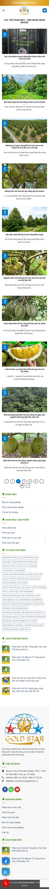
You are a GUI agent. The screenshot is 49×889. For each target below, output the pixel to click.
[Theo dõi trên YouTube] (17, 789)
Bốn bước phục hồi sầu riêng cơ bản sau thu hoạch (24, 102)
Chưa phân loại (9, 528)
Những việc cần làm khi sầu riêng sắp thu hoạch (24, 191)
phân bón (6, 604)
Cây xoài (29, 574)
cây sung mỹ (7, 570)
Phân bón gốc (8, 532)
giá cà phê (26, 587)
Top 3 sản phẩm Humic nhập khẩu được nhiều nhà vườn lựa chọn (24, 57)
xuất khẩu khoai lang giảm (33, 625)
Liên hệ (5, 832)
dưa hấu (13, 579)
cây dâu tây (32, 566)
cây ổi (5, 579)
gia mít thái (23, 583)
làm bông (30, 596)
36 (22, 485)
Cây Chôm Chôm (9, 566)
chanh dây (6, 562)
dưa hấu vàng (35, 579)
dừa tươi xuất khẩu (9, 583)
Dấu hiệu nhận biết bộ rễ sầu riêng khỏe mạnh (24, 235)
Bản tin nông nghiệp (11, 502)
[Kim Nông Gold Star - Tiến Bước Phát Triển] (24, 10)
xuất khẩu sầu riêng (10, 629)
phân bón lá (39, 604)
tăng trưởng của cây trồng (12, 625)
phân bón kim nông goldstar (22, 604)
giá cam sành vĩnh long (11, 587)
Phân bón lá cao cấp (11, 538)
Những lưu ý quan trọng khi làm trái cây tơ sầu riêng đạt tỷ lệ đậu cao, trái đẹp (25, 146)
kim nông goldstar (26, 591)
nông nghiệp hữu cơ (10, 600)
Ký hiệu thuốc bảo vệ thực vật (13, 596)
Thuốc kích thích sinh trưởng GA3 (32, 617)
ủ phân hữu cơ (25, 629)
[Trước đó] (6, 481)
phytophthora (37, 600)
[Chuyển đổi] (45, 537)
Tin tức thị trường (10, 512)
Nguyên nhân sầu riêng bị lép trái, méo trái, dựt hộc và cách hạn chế (25, 279)
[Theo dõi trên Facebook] (5, 789)
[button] (3, 10)
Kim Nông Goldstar (27, 882)
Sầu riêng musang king (11, 612)
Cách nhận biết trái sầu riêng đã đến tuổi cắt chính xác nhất (24, 324)
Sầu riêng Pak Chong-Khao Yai (33, 612)
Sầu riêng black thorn (20, 608)
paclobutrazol (25, 600)
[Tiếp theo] (28, 486)
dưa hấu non (22, 579)
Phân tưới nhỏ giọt (10, 543)
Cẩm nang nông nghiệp (13, 507)
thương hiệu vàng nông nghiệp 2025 (16, 621)
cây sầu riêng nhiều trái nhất (13, 574)
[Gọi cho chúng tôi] (11, 789)
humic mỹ (13, 591)
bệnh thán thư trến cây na (12, 557)
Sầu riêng (6, 608)
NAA (37, 596)
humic (5, 591)
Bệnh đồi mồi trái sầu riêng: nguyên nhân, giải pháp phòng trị (24, 462)
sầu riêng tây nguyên (10, 617)
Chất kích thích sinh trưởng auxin (25, 562)
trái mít (33, 621)
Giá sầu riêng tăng (38, 587)
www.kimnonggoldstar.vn (26, 781)
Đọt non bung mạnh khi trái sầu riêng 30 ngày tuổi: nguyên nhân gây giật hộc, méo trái (24, 416)
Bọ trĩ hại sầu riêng (31, 557)
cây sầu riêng (19, 570)
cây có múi (21, 566)
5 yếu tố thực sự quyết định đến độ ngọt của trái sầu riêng (24, 370)
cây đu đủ (38, 574)
